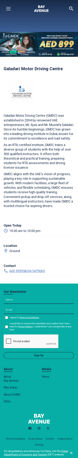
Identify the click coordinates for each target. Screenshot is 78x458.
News (45, 376)
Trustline (49, 439)
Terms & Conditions (29, 317)
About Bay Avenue (11, 378)
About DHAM (12, 394)
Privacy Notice (25, 326)
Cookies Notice (64, 439)
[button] (8, 8)
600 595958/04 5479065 (27, 271)
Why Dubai (10, 387)
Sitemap (39, 445)
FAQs (7, 401)
